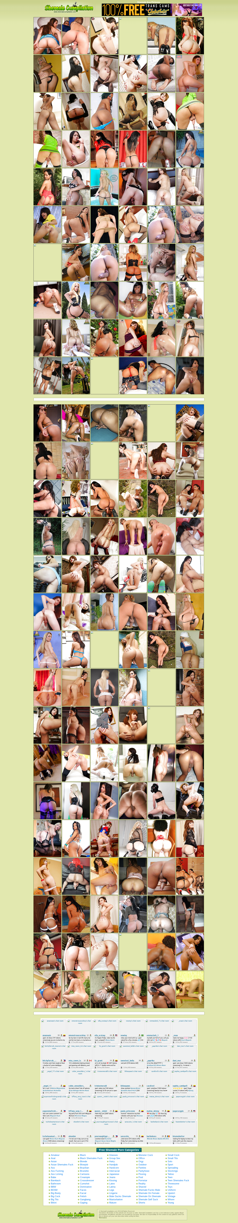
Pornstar (142, 1180)
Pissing (142, 1174)
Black (83, 1155)
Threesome (173, 1183)
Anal (53, 1158)
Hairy (112, 1161)
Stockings (173, 1171)
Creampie (85, 1177)
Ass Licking (57, 1174)
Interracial (114, 1171)
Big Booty (56, 1193)
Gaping (83, 1202)
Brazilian (84, 1167)
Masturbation (116, 1199)
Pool (140, 1177)
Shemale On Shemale (149, 1196)
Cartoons (84, 1174)
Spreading (173, 1167)
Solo (170, 1161)
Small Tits (173, 1158)
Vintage (171, 1196)
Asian (54, 1161)
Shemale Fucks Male (149, 1190)
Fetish (83, 1196)
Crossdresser (87, 1180)
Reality (142, 1183)
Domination (86, 1187)
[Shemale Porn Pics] (73, 1219)
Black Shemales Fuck (91, 1158)
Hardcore (114, 1167)
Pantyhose (143, 1171)
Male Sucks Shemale (120, 1196)
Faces (83, 1190)
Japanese (114, 1174)
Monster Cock (145, 1155)
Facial (83, 1193)
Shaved (142, 1187)
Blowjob (84, 1164)
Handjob (113, 1164)
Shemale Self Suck (148, 1199)
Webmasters (103, 1217)
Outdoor (142, 1164)
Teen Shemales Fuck (178, 1180)
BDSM (54, 1190)
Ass (53, 1167)
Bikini (53, 1202)
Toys (170, 1187)
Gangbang (85, 1199)
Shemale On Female (148, 1193)
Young (171, 1202)
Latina (112, 1187)
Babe (53, 1177)
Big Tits (55, 1199)
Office (141, 1158)
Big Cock (55, 1196)
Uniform (172, 1190)
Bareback (56, 1180)
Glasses (113, 1155)
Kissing (113, 1180)
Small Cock (173, 1155)
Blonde (83, 1161)
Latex (112, 1183)
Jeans (112, 1177)
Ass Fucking (57, 1171)
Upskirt (171, 1193)
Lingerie (113, 1193)
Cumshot (84, 1183)
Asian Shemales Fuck (62, 1164)
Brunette (84, 1171)
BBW (53, 1187)
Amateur (55, 1155)
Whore (171, 1199)
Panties (142, 1167)
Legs (111, 1190)
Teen (170, 1177)
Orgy (141, 1161)
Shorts (141, 1202)
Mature (112, 1202)
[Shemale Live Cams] (152, 15)
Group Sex (114, 1158)
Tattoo (171, 1174)
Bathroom (56, 1183)
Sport (170, 1164)
